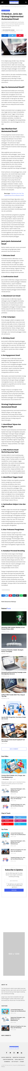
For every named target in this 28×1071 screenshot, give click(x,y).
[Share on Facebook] (5, 35)
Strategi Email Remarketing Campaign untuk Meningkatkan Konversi (13, 673)
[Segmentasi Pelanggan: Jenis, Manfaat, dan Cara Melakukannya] (5, 791)
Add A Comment (14, 749)
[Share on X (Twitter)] (12, 35)
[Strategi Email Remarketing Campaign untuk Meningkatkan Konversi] (14, 663)
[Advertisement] (14, 915)
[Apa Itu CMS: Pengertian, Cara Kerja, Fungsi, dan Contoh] (14, 708)
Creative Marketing (8, 1059)
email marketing (5, 590)
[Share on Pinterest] (19, 35)
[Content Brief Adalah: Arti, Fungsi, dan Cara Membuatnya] (14, 766)
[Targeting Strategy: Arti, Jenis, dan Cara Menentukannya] (5, 806)
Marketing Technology (19, 1057)
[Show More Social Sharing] (25, 35)
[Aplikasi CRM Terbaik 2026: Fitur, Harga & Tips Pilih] (14, 686)
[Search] (26, 2)
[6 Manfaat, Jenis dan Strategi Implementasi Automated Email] (14, 47)
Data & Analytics (19, 1059)
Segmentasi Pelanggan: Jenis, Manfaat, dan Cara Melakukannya (18, 790)
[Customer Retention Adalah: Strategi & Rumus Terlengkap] (14, 641)
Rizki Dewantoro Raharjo (9, 30)
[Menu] (2, 2)
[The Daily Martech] (14, 2)
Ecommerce (7, 1061)
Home (2, 6)
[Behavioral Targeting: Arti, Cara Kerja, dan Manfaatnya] (5, 799)
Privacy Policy (19, 885)
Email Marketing (5, 10)
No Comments (6, 31)
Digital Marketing (6, 1057)
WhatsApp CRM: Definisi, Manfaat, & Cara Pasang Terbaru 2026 (13, 628)
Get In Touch (15, 1061)
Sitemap (22, 1061)
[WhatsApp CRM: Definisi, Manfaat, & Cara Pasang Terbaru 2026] (14, 618)
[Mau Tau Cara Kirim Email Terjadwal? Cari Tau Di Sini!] (14, 731)
